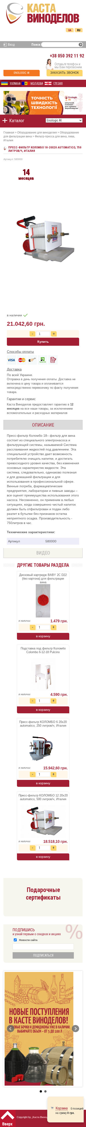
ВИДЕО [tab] (43, 553)
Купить (43, 341)
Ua (69, 30)
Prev (10, 1028)
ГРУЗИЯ (58, 83)
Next (75, 1028)
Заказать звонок (64, 72)
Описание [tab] (43, 425)
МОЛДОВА (37, 83)
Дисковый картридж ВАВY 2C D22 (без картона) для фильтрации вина (43, 578)
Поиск (35, 44)
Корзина (61, 1108)
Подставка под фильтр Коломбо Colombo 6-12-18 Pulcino (43, 650)
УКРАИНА (15, 83)
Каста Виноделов (44, 1117)
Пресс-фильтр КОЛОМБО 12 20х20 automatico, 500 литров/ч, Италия (43, 797)
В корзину (43, 636)
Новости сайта (28, 940)
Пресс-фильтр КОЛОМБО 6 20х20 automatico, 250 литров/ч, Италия (43, 723)
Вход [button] (11, 44)
